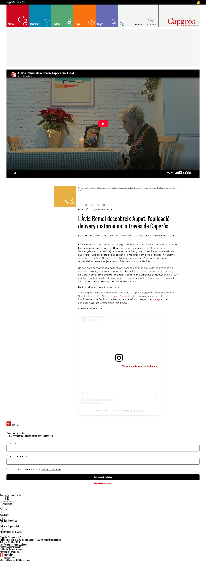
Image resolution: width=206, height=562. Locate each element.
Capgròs (176, 22)
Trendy (65, 196)
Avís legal (4, 515)
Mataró (11, 24)
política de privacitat (51, 469)
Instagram (158, 299)
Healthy (56, 24)
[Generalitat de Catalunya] (103, 500)
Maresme (34, 24)
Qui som (3, 509)
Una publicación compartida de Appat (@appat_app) (119, 410)
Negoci (100, 24)
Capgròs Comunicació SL (15, 2)
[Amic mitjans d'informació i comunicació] (103, 556)
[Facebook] (80, 205)
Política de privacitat (9, 526)
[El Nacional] (198, 2)
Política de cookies (8, 520)
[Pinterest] (98, 205)
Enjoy (77, 24)
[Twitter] (86, 205)
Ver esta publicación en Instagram (139, 366)
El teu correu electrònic (18, 456)
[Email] (104, 205)
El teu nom (11, 443)
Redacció (83, 209)
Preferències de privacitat (11, 532)
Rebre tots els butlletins (103, 477)
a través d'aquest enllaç (123, 296)
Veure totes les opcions (103, 483)
